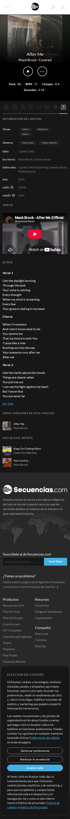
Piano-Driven (49, 143)
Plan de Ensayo (13, 618)
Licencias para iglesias (17, 636)
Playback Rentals (14, 661)
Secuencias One (13, 605)
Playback (9, 649)
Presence (43, 129)
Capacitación (43, 618)
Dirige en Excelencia (48, 611)
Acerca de (41, 633)
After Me (18, 423)
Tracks (7, 643)
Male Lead (27, 143)
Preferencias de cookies (44, 737)
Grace (25, 129)
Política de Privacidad (33, 807)
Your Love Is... (21, 460)
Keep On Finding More (27, 448)
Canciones (42, 605)
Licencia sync (11, 624)
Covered (45, 60)
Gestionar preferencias (35, 750)
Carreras (41, 640)
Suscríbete (55, 561)
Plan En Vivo (11, 611)
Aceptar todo (35, 767)
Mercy (26, 134)
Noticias (40, 646)
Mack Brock (27, 60)
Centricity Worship (25, 452)
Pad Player (10, 655)
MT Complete (12, 630)
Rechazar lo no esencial (35, 759)
